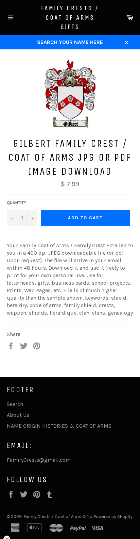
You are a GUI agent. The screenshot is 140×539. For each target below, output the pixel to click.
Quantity (16, 202)
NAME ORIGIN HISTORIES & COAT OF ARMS (59, 426)
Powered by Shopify (113, 516)
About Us (18, 415)
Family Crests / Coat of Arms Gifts (70, 17)
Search (15, 404)
